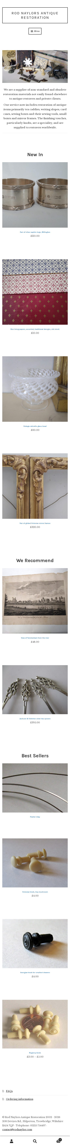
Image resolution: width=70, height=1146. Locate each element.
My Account (11, 1141)
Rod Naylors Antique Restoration (35, 15)
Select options (35, 904)
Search (35, 1141)
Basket (54, 1139)
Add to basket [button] (35, 244)
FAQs (9, 1091)
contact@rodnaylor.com (17, 1129)
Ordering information (19, 1099)
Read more (35, 823)
